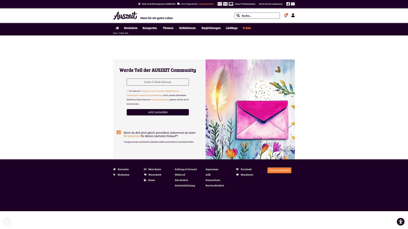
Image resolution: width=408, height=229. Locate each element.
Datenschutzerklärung (159, 100)
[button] (7, 222)
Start (115, 33)
